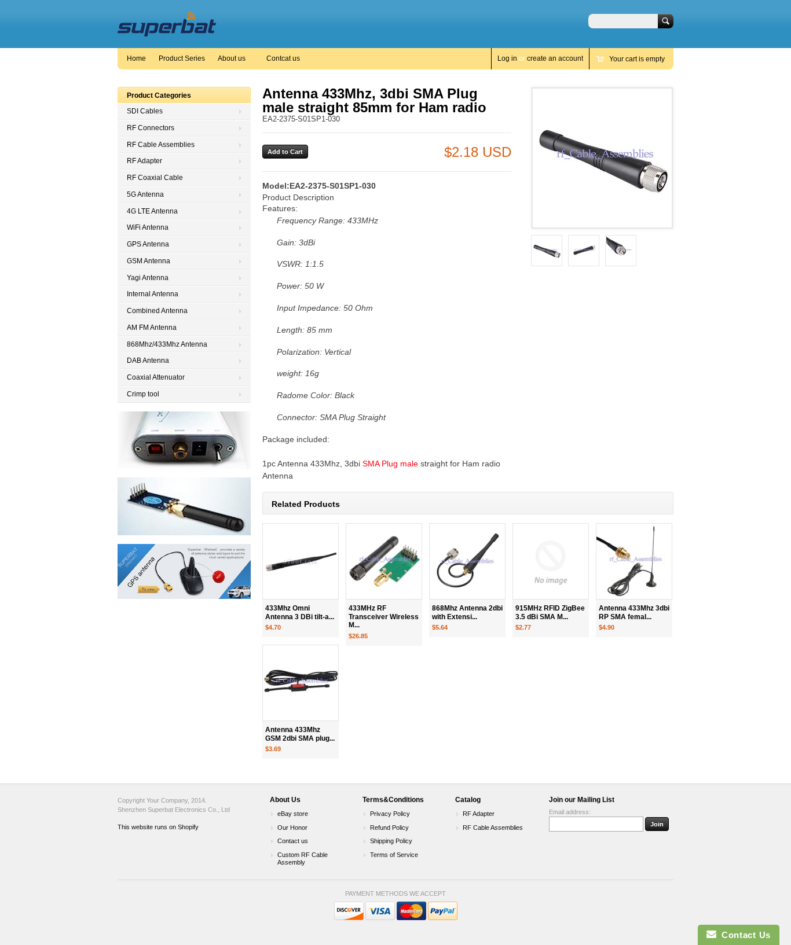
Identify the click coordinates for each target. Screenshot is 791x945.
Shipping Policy (391, 840)
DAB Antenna (148, 360)
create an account (555, 58)
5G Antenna (145, 194)
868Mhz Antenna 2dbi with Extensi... (467, 612)
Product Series (182, 58)
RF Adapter (144, 161)
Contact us (292, 840)
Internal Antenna (152, 294)
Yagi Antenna (148, 278)
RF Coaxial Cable (155, 178)
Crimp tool (143, 394)
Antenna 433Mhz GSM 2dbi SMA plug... (300, 734)
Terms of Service (394, 854)
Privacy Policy (390, 813)
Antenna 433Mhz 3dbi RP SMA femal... (634, 612)
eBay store (292, 813)
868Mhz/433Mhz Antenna (167, 344)
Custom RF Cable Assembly (302, 858)
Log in (507, 58)
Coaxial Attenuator (156, 377)
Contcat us (283, 58)
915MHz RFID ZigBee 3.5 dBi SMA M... (550, 612)
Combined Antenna (157, 311)
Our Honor (292, 827)
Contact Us (743, 935)
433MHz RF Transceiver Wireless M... (384, 617)
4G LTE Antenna (152, 211)
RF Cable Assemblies (161, 145)
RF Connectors (150, 128)
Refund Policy (389, 827)
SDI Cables (145, 111)
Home (136, 58)
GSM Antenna (148, 261)
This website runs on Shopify (158, 826)
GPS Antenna (148, 244)
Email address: (570, 811)
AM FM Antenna (152, 327)
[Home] (167, 31)
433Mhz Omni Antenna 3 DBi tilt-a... (299, 612)
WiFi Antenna (148, 227)
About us (232, 58)
